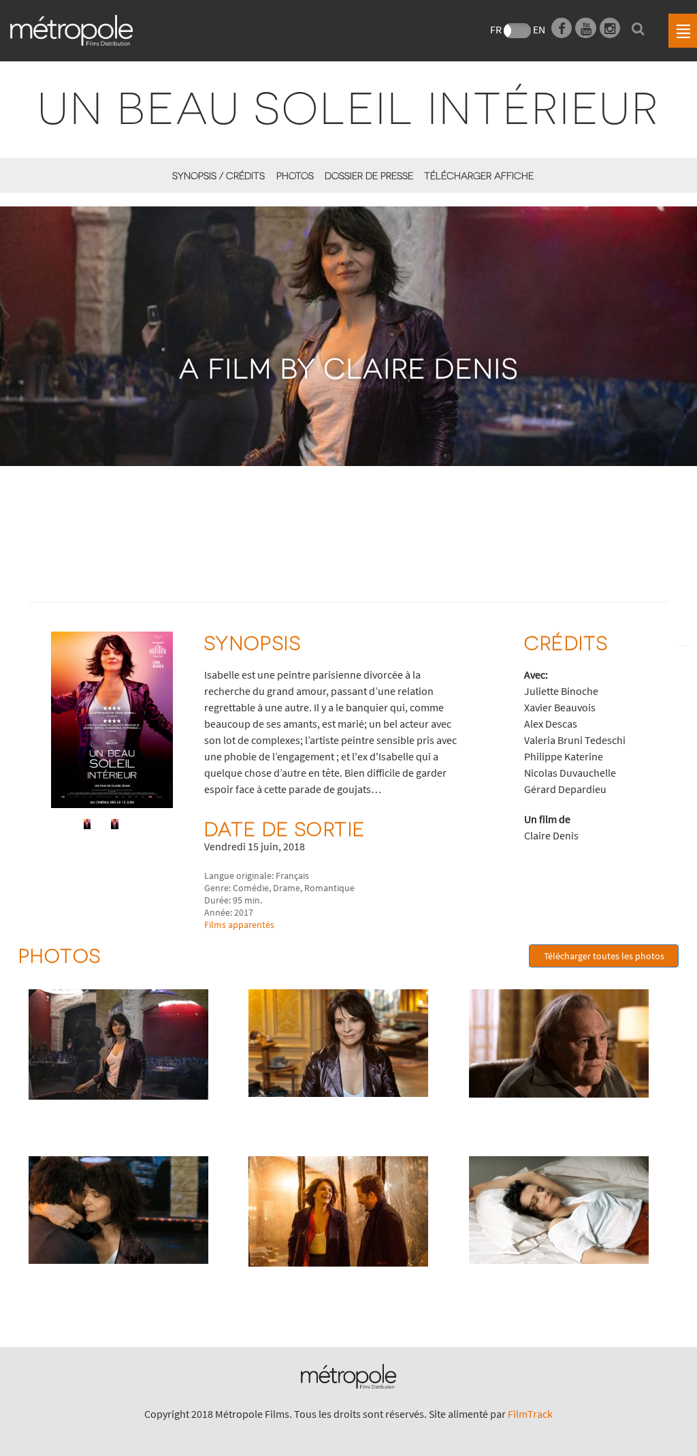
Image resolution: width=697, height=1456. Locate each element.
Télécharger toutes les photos (604, 956)
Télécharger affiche (479, 175)
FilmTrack (530, 1414)
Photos (294, 175)
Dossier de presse (369, 175)
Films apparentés (239, 924)
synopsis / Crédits (218, 175)
